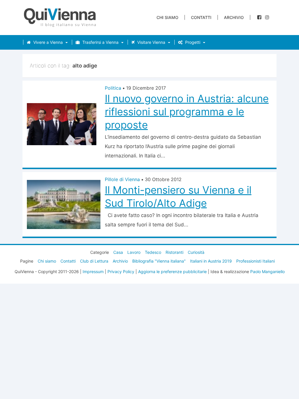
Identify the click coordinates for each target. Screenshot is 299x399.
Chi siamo (167, 17)
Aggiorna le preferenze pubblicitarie (172, 271)
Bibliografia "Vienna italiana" (159, 261)
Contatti (201, 17)
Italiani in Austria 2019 (211, 261)
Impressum (93, 271)
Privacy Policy (120, 271)
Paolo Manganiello (267, 271)
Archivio (234, 17)
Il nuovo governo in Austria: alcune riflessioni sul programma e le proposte (187, 111)
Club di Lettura (94, 261)
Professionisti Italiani (255, 261)
